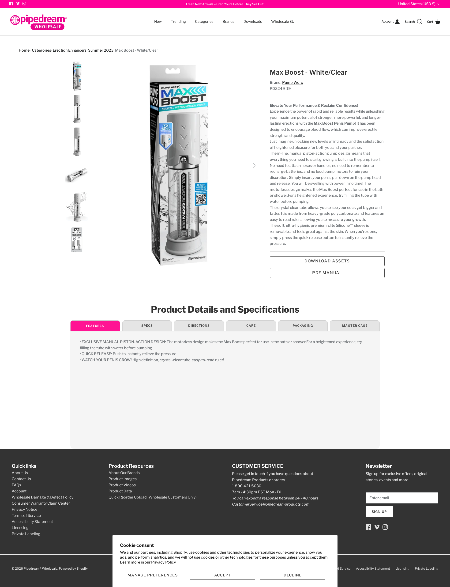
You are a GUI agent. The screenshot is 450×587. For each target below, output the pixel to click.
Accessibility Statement (32, 521)
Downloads (253, 21)
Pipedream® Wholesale (40, 568)
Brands (228, 21)
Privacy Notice (24, 509)
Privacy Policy (163, 562)
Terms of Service (26, 515)
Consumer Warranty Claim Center (41, 503)
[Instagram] (24, 3)
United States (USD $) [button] (416, 4)
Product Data (120, 491)
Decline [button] (293, 575)
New (158, 21)
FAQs (16, 485)
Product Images (123, 479)
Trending (178, 21)
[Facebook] (368, 527)
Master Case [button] (354, 325)
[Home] (38, 22)
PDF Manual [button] (327, 272)
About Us (20, 473)
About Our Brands (124, 473)
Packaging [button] (303, 325)
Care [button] (251, 325)
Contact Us (21, 479)
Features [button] (95, 326)
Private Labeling (26, 534)
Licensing (20, 528)
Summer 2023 (100, 50)
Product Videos (122, 485)
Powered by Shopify (73, 568)
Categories (202, 19)
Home (24, 50)
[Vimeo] (17, 3)
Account (19, 491)
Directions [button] (199, 325)
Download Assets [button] (327, 261)
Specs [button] (147, 325)
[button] (152, 575)
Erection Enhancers (69, 50)
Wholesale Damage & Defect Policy (42, 497)
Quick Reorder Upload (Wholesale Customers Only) (153, 497)
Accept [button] (222, 575)
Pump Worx (292, 82)
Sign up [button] (379, 512)
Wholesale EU (282, 21)
